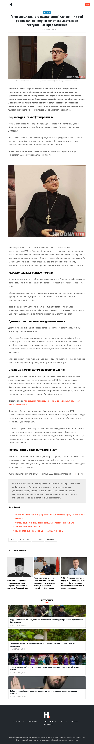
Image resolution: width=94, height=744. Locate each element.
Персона (47, 12)
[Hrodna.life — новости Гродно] (11, 4)
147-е (73, 474)
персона (38, 539)
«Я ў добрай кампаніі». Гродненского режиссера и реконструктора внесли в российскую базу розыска (46, 621)
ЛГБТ (13, 539)
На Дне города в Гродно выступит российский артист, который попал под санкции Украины (43, 692)
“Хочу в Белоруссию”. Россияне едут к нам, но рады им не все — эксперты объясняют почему (45, 668)
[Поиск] (80, 4)
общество (24, 539)
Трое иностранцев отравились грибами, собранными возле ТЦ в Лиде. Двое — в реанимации (42, 644)
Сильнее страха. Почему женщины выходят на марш (38, 531)
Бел (87, 5)
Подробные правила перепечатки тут (65, 740)
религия (50, 539)
